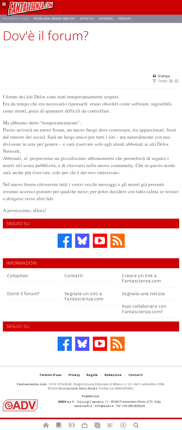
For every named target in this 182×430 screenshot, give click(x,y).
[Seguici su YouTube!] (100, 241)
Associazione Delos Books (77, 388)
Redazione (113, 375)
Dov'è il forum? (23, 293)
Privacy (74, 375)
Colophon (17, 275)
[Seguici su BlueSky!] (82, 241)
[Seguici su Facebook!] (65, 241)
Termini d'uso (50, 375)
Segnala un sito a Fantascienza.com (83, 296)
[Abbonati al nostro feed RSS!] (117, 241)
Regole (92, 375)
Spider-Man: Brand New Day (55, 19)
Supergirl (106, 19)
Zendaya (124, 19)
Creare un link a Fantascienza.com (141, 278)
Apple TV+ (87, 19)
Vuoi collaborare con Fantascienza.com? (144, 308)
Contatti (73, 275)
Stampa (164, 76)
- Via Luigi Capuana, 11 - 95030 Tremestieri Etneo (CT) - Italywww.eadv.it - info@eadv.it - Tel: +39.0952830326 (109, 403)
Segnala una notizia (143, 293)
